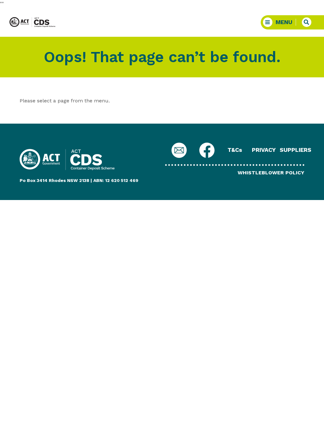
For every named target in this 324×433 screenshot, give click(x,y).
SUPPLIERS (295, 149)
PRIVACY (264, 149)
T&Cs (234, 149)
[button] (280, 22)
